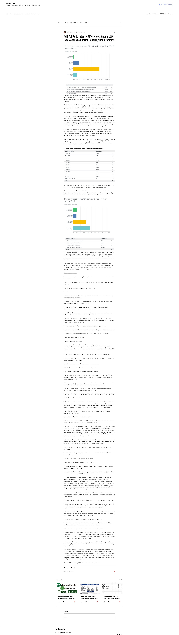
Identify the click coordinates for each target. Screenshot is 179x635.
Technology (83, 22)
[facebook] (172, 14)
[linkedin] (170, 14)
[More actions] (114, 32)
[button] (120, 22)
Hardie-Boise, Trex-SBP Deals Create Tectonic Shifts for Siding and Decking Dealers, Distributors (66, 597)
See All (120, 579)
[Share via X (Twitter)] (67, 567)
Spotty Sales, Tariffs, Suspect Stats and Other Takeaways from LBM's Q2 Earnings (89, 597)
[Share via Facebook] (64, 567)
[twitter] (168, 14)
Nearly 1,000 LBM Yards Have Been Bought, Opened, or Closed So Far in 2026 (111, 597)
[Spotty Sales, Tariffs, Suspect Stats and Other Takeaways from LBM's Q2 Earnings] (89, 588)
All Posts (59, 22)
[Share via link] (74, 567)
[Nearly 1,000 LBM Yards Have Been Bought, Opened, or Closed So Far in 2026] (112, 588)
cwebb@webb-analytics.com (152, 13)
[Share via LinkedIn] (71, 567)
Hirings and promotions (70, 22)
